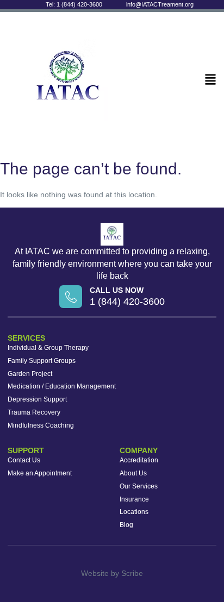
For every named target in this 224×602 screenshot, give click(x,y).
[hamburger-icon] (210, 79)
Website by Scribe (112, 573)
